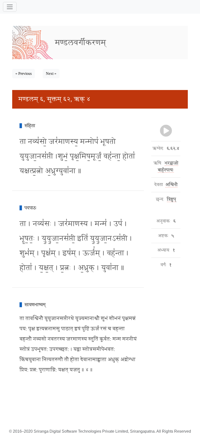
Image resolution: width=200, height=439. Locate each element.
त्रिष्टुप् (171, 199)
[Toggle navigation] (10, 7)
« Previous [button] (23, 73)
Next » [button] (51, 73)
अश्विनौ (171, 184)
